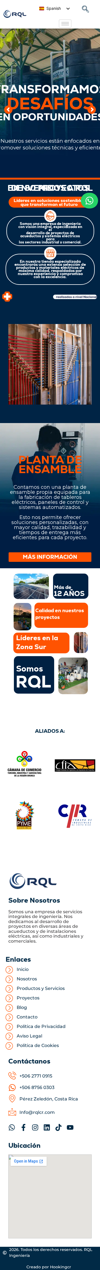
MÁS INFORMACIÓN (50, 556)
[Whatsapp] (11, 1127)
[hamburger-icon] (65, 24)
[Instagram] (35, 1127)
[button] (85, 9)
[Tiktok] (58, 1127)
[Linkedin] (46, 1127)
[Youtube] (70, 1127)
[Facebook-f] (23, 1127)
